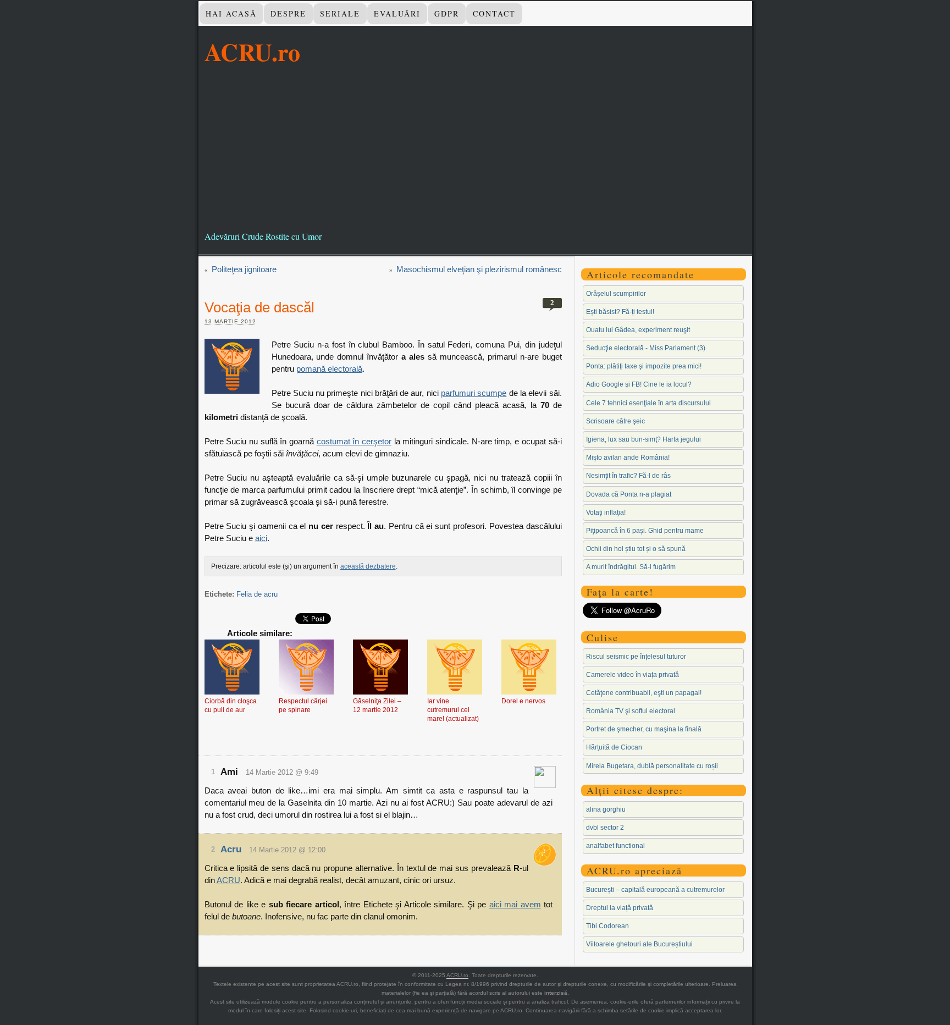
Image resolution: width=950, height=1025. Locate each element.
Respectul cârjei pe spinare (303, 705)
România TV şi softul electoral (630, 711)
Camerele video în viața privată (632, 675)
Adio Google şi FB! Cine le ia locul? (639, 384)
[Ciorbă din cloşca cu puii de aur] (232, 668)
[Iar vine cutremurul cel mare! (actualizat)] (454, 668)
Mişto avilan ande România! (628, 457)
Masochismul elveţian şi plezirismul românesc (479, 269)
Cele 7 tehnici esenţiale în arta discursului (648, 403)
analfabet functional (615, 846)
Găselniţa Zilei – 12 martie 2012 (377, 705)
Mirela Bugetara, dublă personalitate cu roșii (652, 766)
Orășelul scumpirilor (616, 293)
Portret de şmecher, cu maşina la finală (644, 729)
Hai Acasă (231, 13)
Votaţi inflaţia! (606, 512)
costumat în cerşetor (354, 441)
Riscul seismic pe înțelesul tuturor (636, 656)
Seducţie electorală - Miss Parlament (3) (645, 348)
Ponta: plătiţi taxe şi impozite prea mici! (644, 366)
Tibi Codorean (607, 926)
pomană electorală (329, 368)
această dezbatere (368, 566)
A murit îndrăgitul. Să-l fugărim (631, 567)
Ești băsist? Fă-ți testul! (620, 312)
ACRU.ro (252, 51)
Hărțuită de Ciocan (614, 747)
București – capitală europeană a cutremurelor (655, 890)
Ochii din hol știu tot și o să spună (636, 549)
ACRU (228, 880)
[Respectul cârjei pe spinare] (306, 668)
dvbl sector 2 (605, 827)
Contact (494, 13)
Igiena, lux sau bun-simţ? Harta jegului (643, 439)
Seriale (340, 13)
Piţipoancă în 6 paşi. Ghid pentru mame (645, 530)
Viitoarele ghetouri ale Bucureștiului (639, 944)
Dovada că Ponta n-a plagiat (628, 494)
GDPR (446, 13)
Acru (230, 849)
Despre (288, 13)
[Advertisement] (475, 148)
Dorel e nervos (523, 701)
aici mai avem (515, 904)
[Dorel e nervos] (528, 668)
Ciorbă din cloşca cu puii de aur (231, 705)
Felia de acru (257, 594)
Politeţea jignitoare (244, 269)
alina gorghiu (606, 809)
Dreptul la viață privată (619, 908)
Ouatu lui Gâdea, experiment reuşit (638, 330)
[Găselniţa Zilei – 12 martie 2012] (380, 668)
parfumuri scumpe (473, 393)
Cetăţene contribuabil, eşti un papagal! (644, 693)
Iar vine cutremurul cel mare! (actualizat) (453, 710)
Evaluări (397, 13)
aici (261, 538)
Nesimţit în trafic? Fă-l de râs (628, 476)
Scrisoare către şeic (615, 421)
